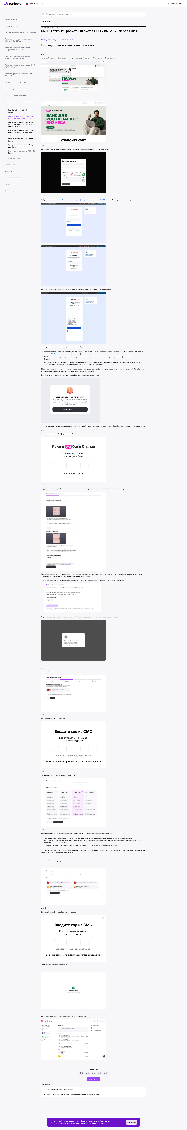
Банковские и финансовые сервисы (19, 102)
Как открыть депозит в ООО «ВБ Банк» (21, 152)
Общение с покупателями (15, 95)
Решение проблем (12, 191)
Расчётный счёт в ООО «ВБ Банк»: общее (19, 111)
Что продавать (11, 26)
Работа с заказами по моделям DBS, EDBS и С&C (20, 66)
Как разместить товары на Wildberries (20, 32)
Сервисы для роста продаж (16, 82)
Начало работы (11, 19)
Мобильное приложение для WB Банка (21, 140)
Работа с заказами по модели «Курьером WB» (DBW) (17, 57)
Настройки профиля (13, 178)
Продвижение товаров (14, 165)
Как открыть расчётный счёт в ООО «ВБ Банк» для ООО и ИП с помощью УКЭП (21, 124)
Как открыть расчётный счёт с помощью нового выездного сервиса (20, 132)
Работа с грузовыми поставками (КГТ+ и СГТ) (18, 74)
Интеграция (9, 184)
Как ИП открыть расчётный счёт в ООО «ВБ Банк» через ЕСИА (22, 117)
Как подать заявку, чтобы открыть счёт (57, 40)
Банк (8, 106)
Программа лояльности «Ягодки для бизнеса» (21, 146)
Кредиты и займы (13, 158)
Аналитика (9, 171)
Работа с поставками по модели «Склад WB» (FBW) (18, 40)
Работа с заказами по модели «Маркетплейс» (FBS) (17, 48)
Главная (8, 13)
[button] (93, 546)
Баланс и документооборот (16, 89)
